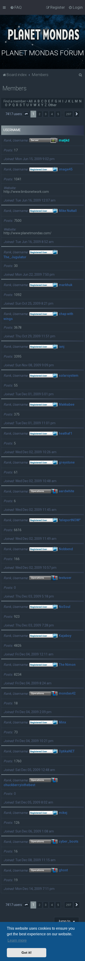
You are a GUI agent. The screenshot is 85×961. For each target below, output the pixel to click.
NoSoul (64, 607)
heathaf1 (65, 433)
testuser (65, 578)
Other (52, 105)
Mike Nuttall (68, 211)
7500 (17, 220)
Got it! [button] (26, 952)
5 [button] (58, 114)
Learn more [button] (17, 940)
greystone (67, 462)
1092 (17, 295)
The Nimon (67, 664)
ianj (61, 346)
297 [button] (68, 114)
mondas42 (67, 693)
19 (16, 880)
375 (17, 414)
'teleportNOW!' (70, 520)
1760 (17, 761)
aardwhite (66, 491)
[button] (26, 114)
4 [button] (52, 114)
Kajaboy (65, 636)
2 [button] (39, 114)
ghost (63, 870)
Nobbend (66, 549)
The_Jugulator (15, 257)
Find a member (15, 101)
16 (16, 851)
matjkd (64, 140)
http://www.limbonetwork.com (26, 192)
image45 (65, 169)
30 (16, 266)
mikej (63, 813)
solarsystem (68, 375)
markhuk (65, 285)
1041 (17, 179)
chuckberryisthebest (19, 785)
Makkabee (66, 404)
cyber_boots (68, 842)
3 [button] (46, 114)
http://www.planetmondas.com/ (27, 233)
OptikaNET (67, 751)
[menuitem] (16, 7)
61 (16, 472)
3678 (17, 327)
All (31, 101)
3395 (17, 356)
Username (12, 130)
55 (16, 385)
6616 (17, 530)
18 (16, 703)
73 (16, 732)
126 (17, 822)
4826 (17, 645)
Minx (62, 722)
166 (17, 559)
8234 (17, 674)
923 (17, 616)
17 (16, 150)
